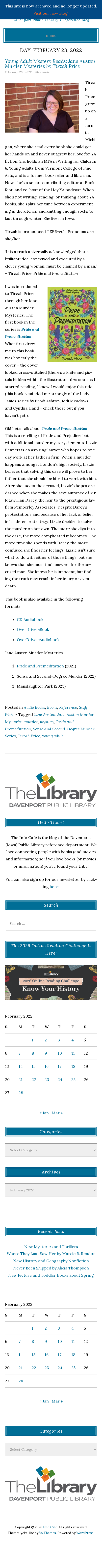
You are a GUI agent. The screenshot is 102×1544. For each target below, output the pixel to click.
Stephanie (42, 72)
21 (21, 1079)
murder (31, 721)
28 (21, 1092)
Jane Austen (44, 714)
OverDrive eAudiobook (38, 639)
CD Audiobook (30, 619)
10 (60, 1053)
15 (33, 1066)
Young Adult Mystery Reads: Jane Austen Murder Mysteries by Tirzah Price (50, 63)
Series (10, 735)
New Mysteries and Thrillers (51, 1246)
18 (73, 1066)
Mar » (57, 1112)
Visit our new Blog (50, 13)
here (54, 886)
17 (59, 1066)
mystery (47, 721)
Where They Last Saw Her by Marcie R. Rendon (51, 1253)
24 (60, 1079)
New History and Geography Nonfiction (51, 1260)
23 (47, 1079)
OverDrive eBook (33, 629)
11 (73, 1053)
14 (21, 1066)
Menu (51, 35)
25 (73, 1079)
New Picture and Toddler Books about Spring (51, 1275)
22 (34, 1079)
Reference (68, 707)
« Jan (44, 1112)
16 (47, 1066)
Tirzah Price (29, 735)
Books (52, 707)
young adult (52, 735)
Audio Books (34, 707)
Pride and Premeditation (40, 665)
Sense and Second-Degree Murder (63, 728)
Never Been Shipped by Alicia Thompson (51, 1267)
